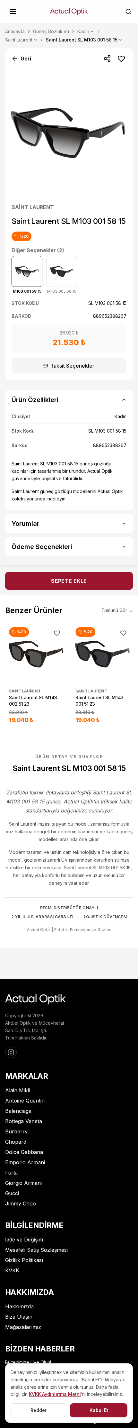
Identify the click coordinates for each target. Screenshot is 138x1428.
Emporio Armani (25, 1162)
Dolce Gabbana (24, 1152)
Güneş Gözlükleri (51, 31)
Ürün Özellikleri (35, 400)
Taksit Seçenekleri (73, 365)
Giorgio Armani (23, 1183)
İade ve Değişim (24, 1239)
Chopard (15, 1142)
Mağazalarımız (23, 1327)
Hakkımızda (19, 1306)
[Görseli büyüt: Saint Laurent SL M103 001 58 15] (69, 133)
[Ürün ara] (128, 11)
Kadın (83, 31)
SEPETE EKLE (69, 581)
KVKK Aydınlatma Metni (55, 1394)
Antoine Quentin (25, 1100)
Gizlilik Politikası (24, 1260)
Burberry (16, 1131)
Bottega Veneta (23, 1121)
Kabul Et (99, 1410)
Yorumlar (25, 523)
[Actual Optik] (69, 11)
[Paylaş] (107, 58)
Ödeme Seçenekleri (42, 547)
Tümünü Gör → (117, 610)
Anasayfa (15, 31)
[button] (13, 11)
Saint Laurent (18, 39)
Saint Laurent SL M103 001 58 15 (81, 39)
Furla (11, 1172)
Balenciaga (18, 1111)
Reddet (38, 1410)
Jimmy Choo (20, 1203)
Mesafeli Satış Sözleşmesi (36, 1250)
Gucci (12, 1193)
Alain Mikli (17, 1090)
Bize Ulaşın (18, 1317)
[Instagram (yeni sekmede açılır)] (11, 1052)
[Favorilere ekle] (121, 58)
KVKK (12, 1270)
